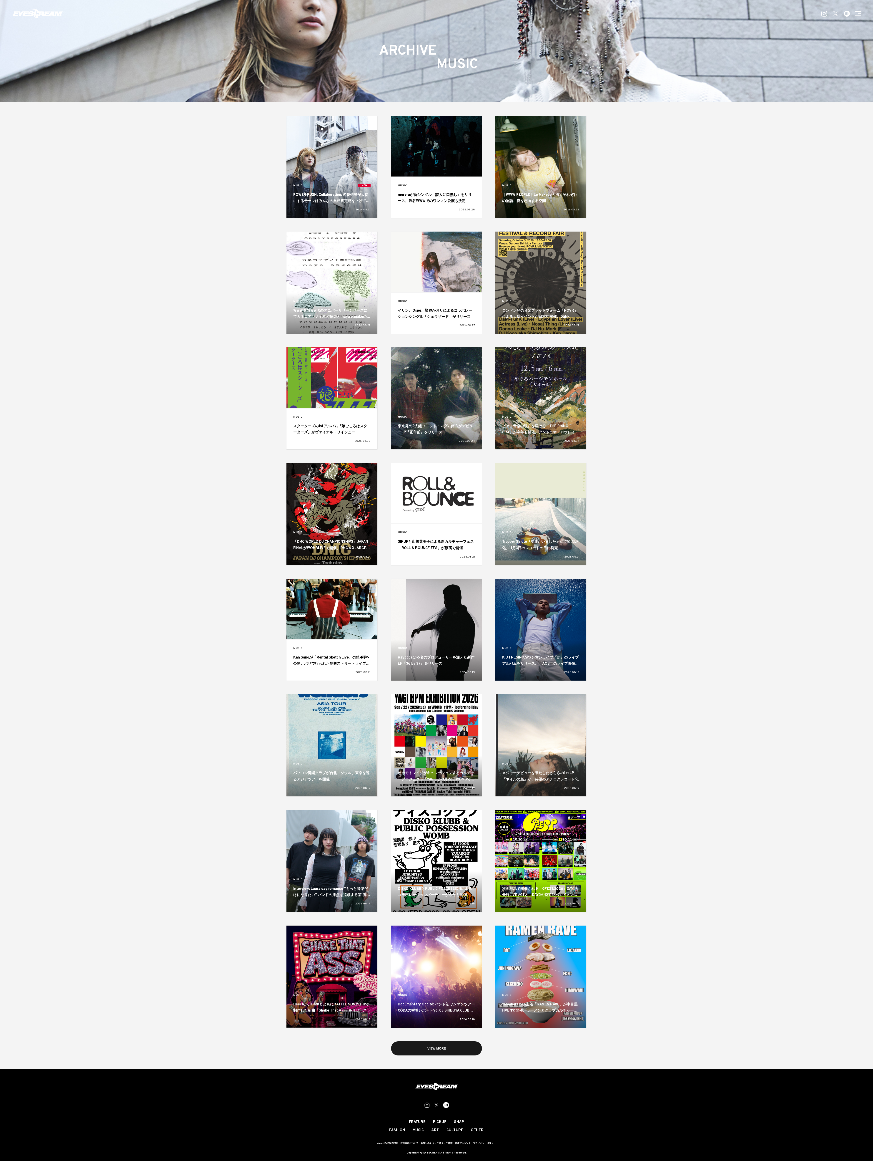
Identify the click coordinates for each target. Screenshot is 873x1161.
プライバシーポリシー (484, 1143)
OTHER (477, 1130)
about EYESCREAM (387, 1143)
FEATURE (417, 1122)
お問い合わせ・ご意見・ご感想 (437, 1143)
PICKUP (440, 1122)
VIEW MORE (436, 1048)
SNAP (459, 1122)
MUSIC (298, 185)
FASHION (397, 1130)
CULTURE (455, 1130)
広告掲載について (409, 1143)
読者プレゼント (463, 1143)
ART (435, 1130)
